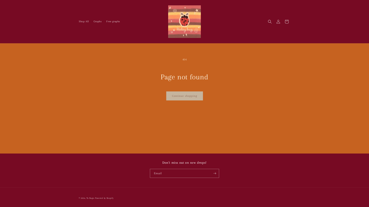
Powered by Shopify (104, 198)
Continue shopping (184, 95)
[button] (270, 21)
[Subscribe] (214, 173)
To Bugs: (90, 198)
